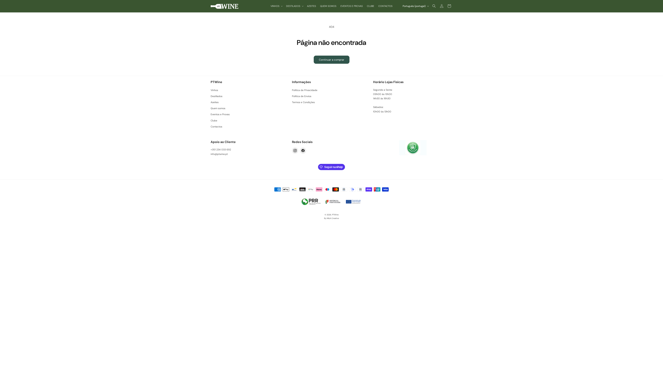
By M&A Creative (331, 218)
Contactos (216, 126)
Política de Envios (301, 96)
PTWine (335, 214)
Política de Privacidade (304, 90)
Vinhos (214, 90)
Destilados (216, 96)
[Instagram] (295, 150)
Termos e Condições (303, 102)
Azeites (215, 102)
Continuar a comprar (331, 59)
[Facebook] (303, 150)
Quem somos (218, 108)
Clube (214, 120)
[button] (276, 6)
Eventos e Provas (220, 114)
